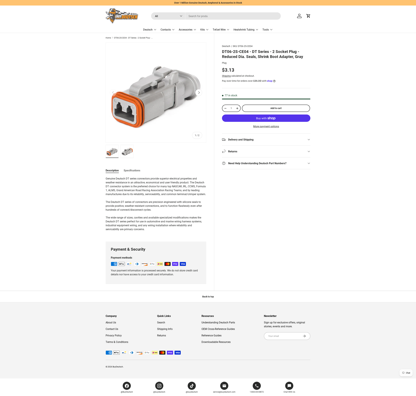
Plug (224, 62)
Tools (265, 29)
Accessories (185, 29)
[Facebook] (127, 386)
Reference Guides (211, 335)
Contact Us (112, 329)
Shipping (226, 75)
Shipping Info (165, 329)
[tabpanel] (156, 205)
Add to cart (276, 108)
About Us (111, 322)
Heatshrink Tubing (244, 29)
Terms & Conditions (117, 342)
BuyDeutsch (118, 366)
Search (161, 322)
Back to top (208, 296)
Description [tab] (112, 170)
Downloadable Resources (216, 342)
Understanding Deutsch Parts (218, 322)
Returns (161, 335)
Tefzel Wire (219, 29)
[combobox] (216, 16)
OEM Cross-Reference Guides (218, 329)
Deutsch (148, 29)
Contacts (166, 29)
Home (108, 38)
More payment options (266, 126)
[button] (308, 15)
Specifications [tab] (132, 170)
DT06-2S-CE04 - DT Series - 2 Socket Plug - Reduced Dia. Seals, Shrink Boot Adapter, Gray (133, 38)
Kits (202, 29)
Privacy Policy (114, 335)
